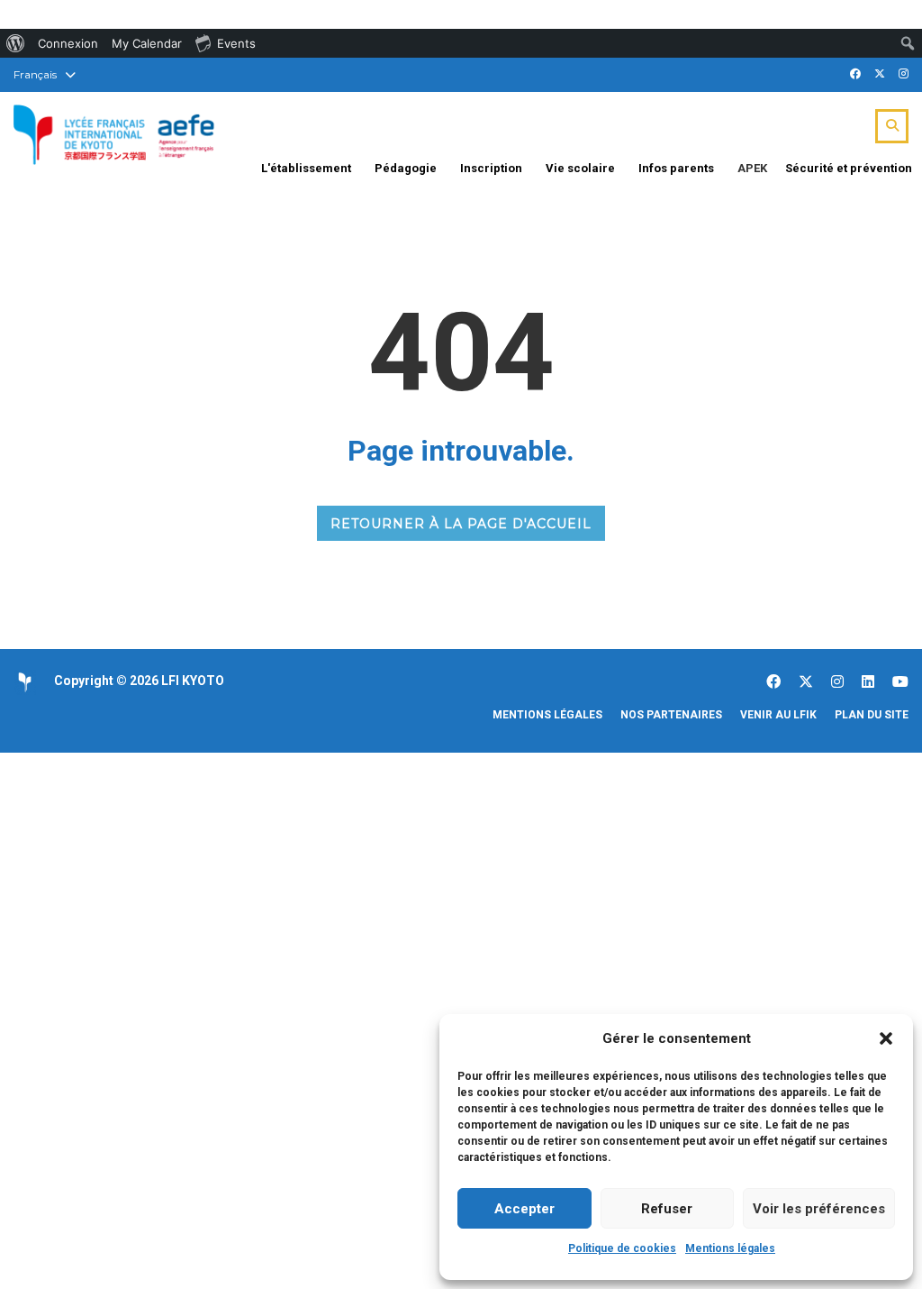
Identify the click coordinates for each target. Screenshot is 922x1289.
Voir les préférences (819, 1209)
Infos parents (676, 168)
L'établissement (306, 168)
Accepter (524, 1209)
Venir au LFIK (778, 714)
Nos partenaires (671, 714)
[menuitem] (16, 43)
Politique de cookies (622, 1248)
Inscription (491, 168)
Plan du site (871, 714)
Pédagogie (406, 168)
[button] (886, 1038)
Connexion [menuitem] (68, 43)
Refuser (666, 1209)
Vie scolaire (580, 168)
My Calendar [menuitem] (147, 43)
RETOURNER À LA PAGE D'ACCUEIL (461, 524)
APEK (752, 168)
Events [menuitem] (236, 43)
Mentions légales (730, 1248)
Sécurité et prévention (848, 168)
